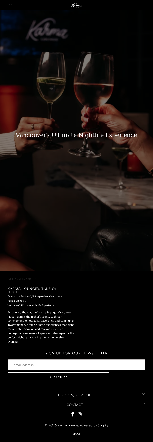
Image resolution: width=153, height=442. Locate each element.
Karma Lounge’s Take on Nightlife (33, 290)
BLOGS (76, 433)
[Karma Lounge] (76, 5)
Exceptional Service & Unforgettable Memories (34, 296)
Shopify (103, 425)
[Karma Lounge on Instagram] (80, 414)
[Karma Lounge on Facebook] (73, 414)
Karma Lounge (16, 300)
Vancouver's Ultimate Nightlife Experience (31, 305)
